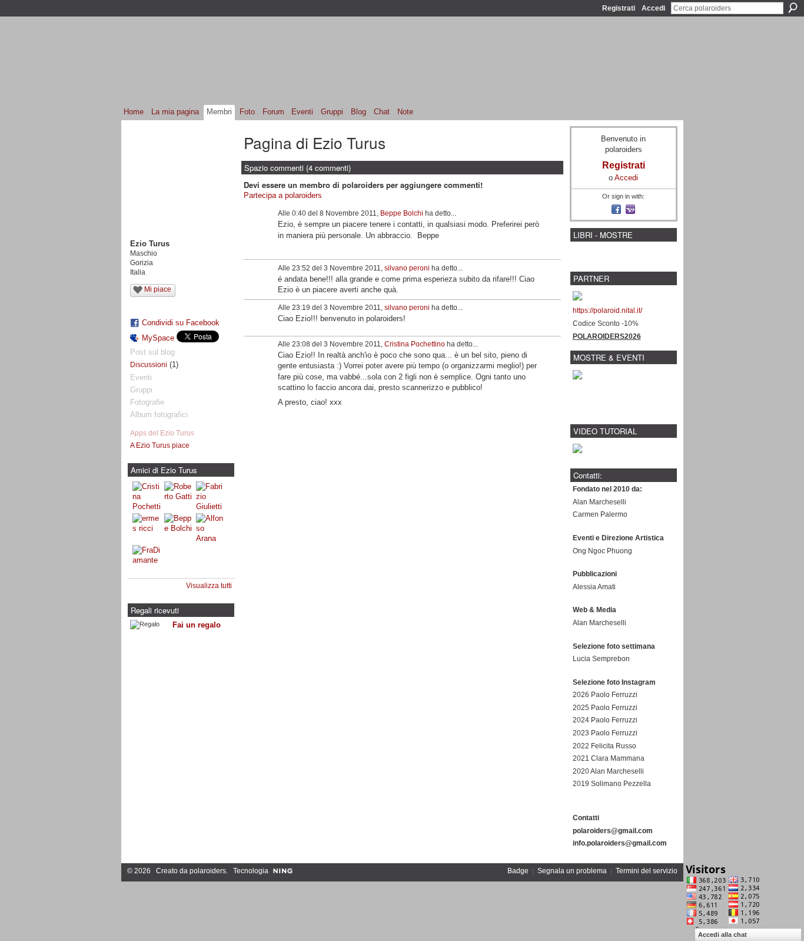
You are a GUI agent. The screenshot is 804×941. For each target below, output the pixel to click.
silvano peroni (407, 268)
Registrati (618, 8)
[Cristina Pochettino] (146, 495)
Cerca (793, 7)
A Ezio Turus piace (160, 445)
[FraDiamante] (146, 559)
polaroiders (208, 871)
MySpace (158, 338)
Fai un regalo (196, 624)
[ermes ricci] (146, 527)
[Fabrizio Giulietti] (210, 495)
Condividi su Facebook (181, 322)
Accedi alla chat (722, 934)
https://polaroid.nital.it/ (607, 310)
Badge (518, 871)
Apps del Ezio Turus (162, 433)
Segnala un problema (572, 871)
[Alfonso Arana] (210, 527)
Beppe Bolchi (401, 213)
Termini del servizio (646, 871)
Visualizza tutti (209, 586)
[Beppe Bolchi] (178, 527)
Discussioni (148, 365)
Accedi (653, 8)
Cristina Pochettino (414, 344)
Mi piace (157, 289)
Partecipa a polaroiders (283, 195)
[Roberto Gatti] (178, 495)
